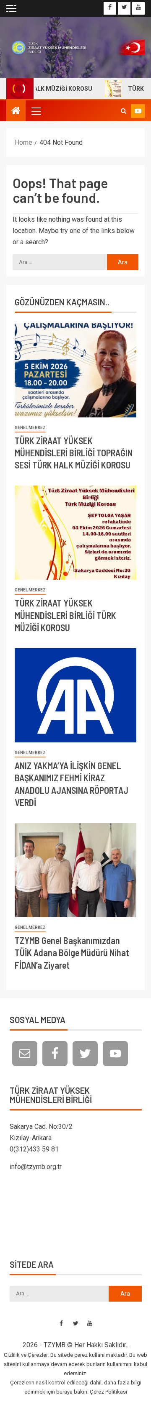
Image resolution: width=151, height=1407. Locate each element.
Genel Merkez (30, 427)
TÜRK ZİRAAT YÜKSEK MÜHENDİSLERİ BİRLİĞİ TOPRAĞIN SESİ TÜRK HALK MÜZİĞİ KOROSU (74, 453)
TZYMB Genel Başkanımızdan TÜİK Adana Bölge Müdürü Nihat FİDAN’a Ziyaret (72, 952)
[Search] (123, 111)
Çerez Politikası (108, 1392)
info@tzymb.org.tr (36, 1167)
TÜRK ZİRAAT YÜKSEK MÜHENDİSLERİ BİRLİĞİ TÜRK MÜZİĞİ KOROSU (65, 615)
